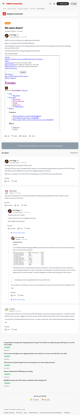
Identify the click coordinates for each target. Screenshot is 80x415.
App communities (12, 8)
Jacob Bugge (12, 35)
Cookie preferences (33, 412)
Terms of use (19, 412)
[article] (40, 171)
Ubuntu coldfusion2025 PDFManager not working (18, 371)
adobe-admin (13, 191)
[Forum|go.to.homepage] (14, 3)
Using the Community (23, 8)
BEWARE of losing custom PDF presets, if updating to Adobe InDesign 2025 (25, 380)
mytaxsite (12, 309)
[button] (3, 4)
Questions (32, 8)
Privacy (25, 412)
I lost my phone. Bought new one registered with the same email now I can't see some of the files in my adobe (35, 353)
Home (4, 8)
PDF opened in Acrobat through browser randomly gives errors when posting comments (29, 362)
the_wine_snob (20, 237)
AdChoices (67, 412)
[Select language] (54, 3)
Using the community (9, 412)
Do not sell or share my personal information (51, 412)
